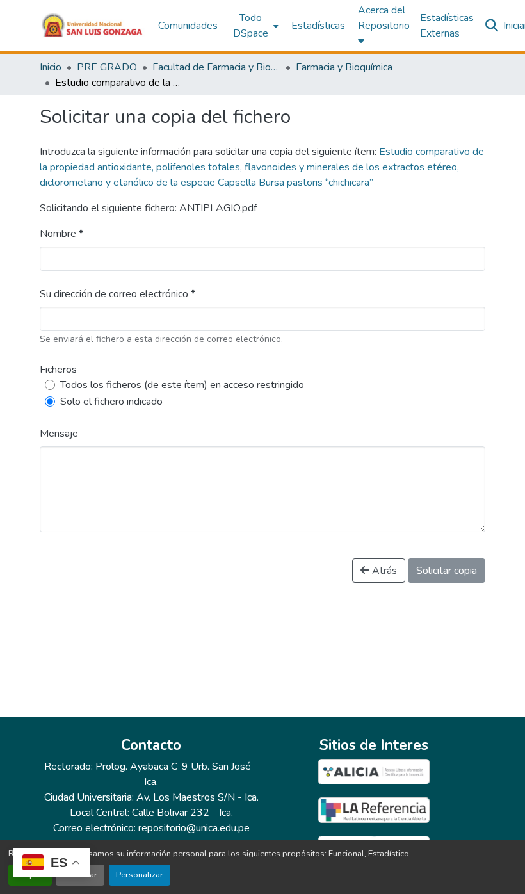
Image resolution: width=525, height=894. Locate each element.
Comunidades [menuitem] (188, 26)
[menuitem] (254, 25)
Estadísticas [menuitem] (318, 26)
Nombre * (61, 234)
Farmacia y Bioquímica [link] (344, 67)
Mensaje (59, 434)
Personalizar (139, 875)
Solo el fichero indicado (111, 401)
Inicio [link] (50, 67)
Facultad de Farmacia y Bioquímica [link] (216, 67)
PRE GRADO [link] (107, 67)
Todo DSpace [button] (250, 25)
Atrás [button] (383, 571)
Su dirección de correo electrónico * (117, 294)
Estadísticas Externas (447, 25)
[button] (92, 25)
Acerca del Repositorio (384, 18)
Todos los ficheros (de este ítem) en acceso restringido (182, 385)
